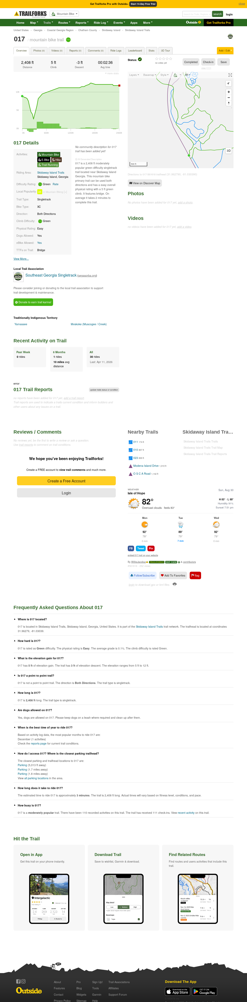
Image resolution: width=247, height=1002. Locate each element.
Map (33, 22)
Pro (78, 982)
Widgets (81, 994)
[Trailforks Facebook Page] (18, 981)
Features (59, 988)
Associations (119, 982)
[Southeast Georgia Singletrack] (230, 38)
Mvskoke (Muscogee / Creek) (89, 324)
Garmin (96, 994)
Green (50, 184)
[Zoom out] (229, 97)
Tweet (140, 548)
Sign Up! (97, 982)
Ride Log (100, 22)
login (229, 14)
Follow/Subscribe (144, 575)
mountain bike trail (47, 39)
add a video (184, 227)
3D (229, 151)
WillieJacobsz (138, 562)
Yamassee (20, 324)
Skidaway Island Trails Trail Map (203, 447)
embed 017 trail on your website (143, 555)
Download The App (180, 981)
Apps (133, 22)
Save (224, 62)
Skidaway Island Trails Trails (201, 441)
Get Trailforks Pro (219, 22)
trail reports (26, 445)
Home (20, 22)
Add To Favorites (174, 575)
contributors (189, 562)
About (57, 982)
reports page (39, 743)
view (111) (206, 67)
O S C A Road (142, 474)
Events (118, 22)
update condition (104, 389)
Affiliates (113, 988)
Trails (47, 22)
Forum (117, 994)
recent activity (186, 813)
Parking (22, 765)
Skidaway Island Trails (50, 172)
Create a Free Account (66, 481)
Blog (79, 988)
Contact (58, 994)
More (146, 22)
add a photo (185, 202)
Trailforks (157, 562)
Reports (80, 22)
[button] (49, 887)
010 (135, 450)
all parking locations (36, 778)
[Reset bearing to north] (229, 103)
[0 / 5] (163, 58)
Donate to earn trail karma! (34, 302)
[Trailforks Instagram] (23, 981)
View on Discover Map (146, 183)
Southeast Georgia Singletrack (51, 275)
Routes (63, 22)
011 (135, 442)
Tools (95, 988)
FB (131, 548)
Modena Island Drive (146, 466)
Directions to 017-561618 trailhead (147, 174)
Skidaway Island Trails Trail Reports (205, 454)
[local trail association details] (19, 281)
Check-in (208, 62)
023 (135, 458)
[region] (180, 120)
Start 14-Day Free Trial (143, 4)
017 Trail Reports (33, 389)
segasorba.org (87, 275)
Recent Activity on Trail (40, 340)
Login (66, 493)
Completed (191, 62)
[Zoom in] (229, 92)
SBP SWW (171, 562)
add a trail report (74, 398)
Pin (151, 548)
